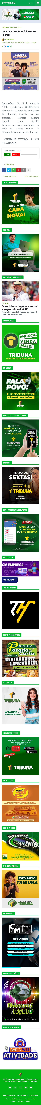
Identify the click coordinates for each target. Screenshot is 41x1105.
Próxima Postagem (31, 176)
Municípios (17, 27)
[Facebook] (5, 46)
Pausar (15, 155)
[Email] (23, 170)
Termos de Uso (30, 1099)
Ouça (7, 155)
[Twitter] (8, 46)
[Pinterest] (18, 170)
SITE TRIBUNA (8, 3)
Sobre (28, 1102)
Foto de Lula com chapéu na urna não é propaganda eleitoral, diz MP (19, 308)
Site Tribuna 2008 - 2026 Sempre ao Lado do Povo (20, 1095)
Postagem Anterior (9, 176)
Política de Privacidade (14, 1099)
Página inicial (7, 27)
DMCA (13, 1102)
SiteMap (20, 1102)
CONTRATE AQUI (9, 580)
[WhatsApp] (11, 46)
